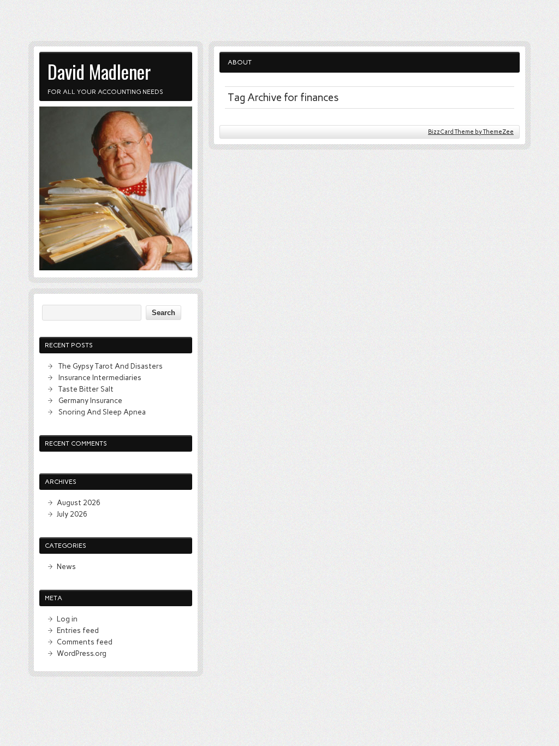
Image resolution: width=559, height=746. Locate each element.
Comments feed (84, 641)
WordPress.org (81, 653)
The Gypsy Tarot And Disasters (110, 366)
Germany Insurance (90, 400)
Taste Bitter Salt (86, 388)
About (240, 62)
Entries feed (78, 630)
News (66, 566)
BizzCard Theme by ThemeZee (471, 131)
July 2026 (72, 514)
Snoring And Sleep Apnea (102, 411)
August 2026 (78, 502)
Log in (67, 618)
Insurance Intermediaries (99, 377)
